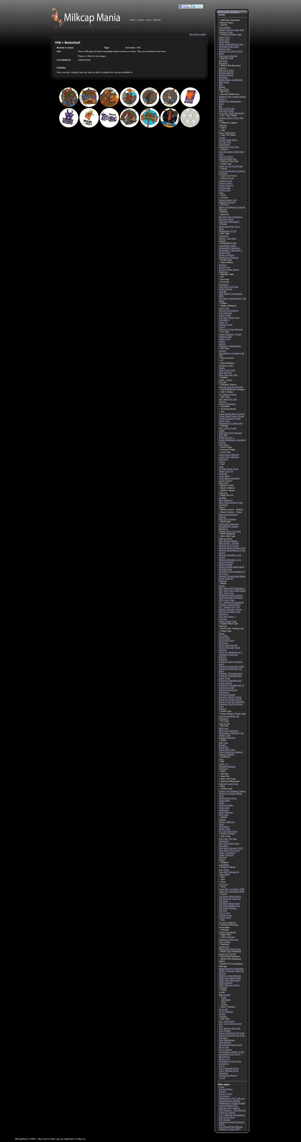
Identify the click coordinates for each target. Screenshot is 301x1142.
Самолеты (224, 1064)
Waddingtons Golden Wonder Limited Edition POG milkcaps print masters (232, 1105)
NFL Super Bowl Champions (232, 588)
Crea (221, 192)
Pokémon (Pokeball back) (230, 673)
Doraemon (223, 236)
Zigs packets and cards (229, 1028)
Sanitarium (225, 757)
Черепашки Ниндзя (228, 1075)
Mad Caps (223, 483)
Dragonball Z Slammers (229, 248)
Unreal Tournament (227, 932)
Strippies (225, 862)
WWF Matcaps (225, 983)
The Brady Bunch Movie (230, 896)
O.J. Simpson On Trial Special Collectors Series (230, 608)
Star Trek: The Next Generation (228, 840)
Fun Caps (225, 332)
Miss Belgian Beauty (228, 541)
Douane (222, 241)
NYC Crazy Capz (227, 600)
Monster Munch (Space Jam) (232, 548)
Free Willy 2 (224, 320)
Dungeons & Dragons (228, 257)
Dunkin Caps (226, 260)
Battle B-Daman (226, 75)
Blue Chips (224, 89)
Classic (224, 168)
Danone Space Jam (228, 200)
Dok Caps (225, 233)
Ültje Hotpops (225, 1042)
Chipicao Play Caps (229, 161)
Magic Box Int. (227, 495)
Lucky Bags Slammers (229, 478)
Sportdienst (224, 827)
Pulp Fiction (224, 723)
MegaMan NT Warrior (228, 526)
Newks (222, 586)
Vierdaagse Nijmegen (228, 939)
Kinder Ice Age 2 (226, 437)
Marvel (222, 507)
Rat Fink (224, 726)
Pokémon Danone (227, 695)
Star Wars (223, 846)
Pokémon (223, 659)
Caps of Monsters (227, 132)
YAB (223, 992)
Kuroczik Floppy (228, 449)
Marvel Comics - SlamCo (232, 509)
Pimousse (223, 643)
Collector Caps (225, 181)
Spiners (224, 817)
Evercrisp (225, 282)
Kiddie (222, 430)
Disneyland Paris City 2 (229, 226)
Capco (223, 127)
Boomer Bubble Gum (230, 94)
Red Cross (224, 728)
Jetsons (222, 402)
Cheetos (224, 149)
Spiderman (224, 810)
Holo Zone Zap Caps (228, 375)
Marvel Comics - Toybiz (231, 512)
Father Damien (225, 289)
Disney (224, 224)
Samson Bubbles (227, 754)
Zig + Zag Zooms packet (230, 1023)
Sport (221, 824)
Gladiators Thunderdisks (230, 346)
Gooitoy (222, 351)
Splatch (222, 819)
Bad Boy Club (227, 58)
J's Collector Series (228, 394)
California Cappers (229, 123)
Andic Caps (224, 39)
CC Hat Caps (225, 142)
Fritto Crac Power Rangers (231, 329)
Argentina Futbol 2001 (229, 46)
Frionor (222, 327)
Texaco (224, 894)
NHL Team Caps (226, 593)
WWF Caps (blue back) (229, 980)
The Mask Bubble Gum (229, 906)
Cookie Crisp (225, 190)
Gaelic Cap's (224, 339)
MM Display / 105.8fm (229, 543)
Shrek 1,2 (223, 764)
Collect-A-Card (227, 178)
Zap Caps (225, 1019)
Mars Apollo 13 (225, 500)
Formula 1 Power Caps (229, 317)
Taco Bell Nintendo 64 (229, 872)
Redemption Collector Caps (231, 733)
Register (157, 20)
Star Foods (226, 836)
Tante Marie (224, 874)
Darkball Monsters (227, 202)
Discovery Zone (226, 219)
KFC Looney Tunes (228, 428)
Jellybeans (226, 1000)
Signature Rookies (227, 766)
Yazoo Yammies (228, 1007)
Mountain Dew (225, 569)
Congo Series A (226, 185)
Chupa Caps (226, 164)
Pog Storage (224, 1120)
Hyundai (222, 382)
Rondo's (222, 745)
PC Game (223, 636)
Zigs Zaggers (225, 1031)
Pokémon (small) (226, 688)
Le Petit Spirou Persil (228, 469)
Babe (221, 53)
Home (132, 20)
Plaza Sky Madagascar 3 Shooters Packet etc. (230, 653)
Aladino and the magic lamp (231, 30)
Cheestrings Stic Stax (229, 147)
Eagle (223, 997)
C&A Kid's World (226, 111)
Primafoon (223, 718)
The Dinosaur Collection (230, 899)
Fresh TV (223, 322)
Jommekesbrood (228, 409)
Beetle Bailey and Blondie (230, 80)
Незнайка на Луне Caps (230, 1061)
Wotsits (222, 973)
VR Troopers (224, 942)
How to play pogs (227, 1117)
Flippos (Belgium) (228, 306)
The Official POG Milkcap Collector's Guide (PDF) (230, 1128)
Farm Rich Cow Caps (228, 287)
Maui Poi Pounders (227, 519)
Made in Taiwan (228, 490)
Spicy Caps (224, 808)
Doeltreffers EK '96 (227, 231)
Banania (222, 68)
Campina (223, 125)
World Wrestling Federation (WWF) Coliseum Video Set (231, 970)
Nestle (223, 583)
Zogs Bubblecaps (227, 1040)
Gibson (222, 344)
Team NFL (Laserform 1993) (231, 889)
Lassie (222, 462)
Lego (221, 466)
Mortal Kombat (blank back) (231, 567)
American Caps (226, 32)
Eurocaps (225, 279)
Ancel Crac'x (224, 37)
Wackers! (225, 944)
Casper (222, 137)
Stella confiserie (226, 855)
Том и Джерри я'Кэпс (229, 1068)
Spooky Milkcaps (227, 822)
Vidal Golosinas (228, 937)
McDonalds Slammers (229, 524)
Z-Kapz (222, 1014)
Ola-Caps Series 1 (227, 616)
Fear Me (223, 291)
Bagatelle (223, 63)
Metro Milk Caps (228, 536)
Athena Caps (225, 49)
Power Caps (226, 711)
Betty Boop (224, 82)
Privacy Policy (225, 1094)
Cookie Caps (225, 188)
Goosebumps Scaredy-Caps (232, 353)
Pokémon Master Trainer (230, 697)
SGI (222, 761)
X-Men (224, 990)
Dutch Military (227, 262)
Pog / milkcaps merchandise (232, 1115)
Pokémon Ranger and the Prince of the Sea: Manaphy (231, 700)
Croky (223, 195)
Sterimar (223, 857)
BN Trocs (225, 91)
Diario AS (225, 214)
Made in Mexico (228, 488)
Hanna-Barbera (227, 363)
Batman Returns (226, 73)
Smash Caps (226, 789)
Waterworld (224, 947)
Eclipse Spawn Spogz (229, 269)
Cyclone (224, 197)
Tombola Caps (225, 915)
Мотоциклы (224, 1056)
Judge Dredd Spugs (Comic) (232, 414)
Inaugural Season (228, 384)
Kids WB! (223, 435)
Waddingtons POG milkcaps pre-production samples (232, 1099)
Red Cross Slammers (228, 731)
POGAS (222, 657)
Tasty (223, 882)
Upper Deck (226, 934)
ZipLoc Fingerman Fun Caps (232, 1033)
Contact (140, 20)
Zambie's (223, 1016)
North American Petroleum (231, 598)
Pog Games (224, 1096)
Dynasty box (224, 267)
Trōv (223, 920)
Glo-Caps (225, 348)
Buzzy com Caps (227, 108)
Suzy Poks (224, 870)
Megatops (223, 529)
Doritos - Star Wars (227, 238)
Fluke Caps (224, 308)
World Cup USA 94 (227, 954)
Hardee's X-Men (226, 365)
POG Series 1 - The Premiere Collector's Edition (232, 1111)
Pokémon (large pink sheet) (231, 666)
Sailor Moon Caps (227, 750)
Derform (224, 212)
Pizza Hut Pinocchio (228, 645)
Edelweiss (223, 272)
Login (148, 20)
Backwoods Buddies (228, 56)
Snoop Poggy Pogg (228, 798)
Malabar (222, 498)
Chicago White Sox (227, 159)
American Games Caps (231, 34)
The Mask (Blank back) (229, 903)
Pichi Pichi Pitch (226, 640)
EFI (222, 277)
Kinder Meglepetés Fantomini (232, 440)
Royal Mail (224, 747)
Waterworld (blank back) (230, 949)
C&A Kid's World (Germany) (231, 113)
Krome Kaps (226, 447)
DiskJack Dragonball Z (229, 222)
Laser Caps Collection (229, 454)
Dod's (221, 229)
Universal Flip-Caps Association (228, 926)
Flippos (224, 303)
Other (223, 1002)
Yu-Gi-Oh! (223, 1009)
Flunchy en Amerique (228, 310)
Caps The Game (228, 135)
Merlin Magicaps (228, 533)
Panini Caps (226, 631)
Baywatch (223, 77)
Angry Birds (224, 42)
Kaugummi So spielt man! (231, 423)
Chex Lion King (226, 156)
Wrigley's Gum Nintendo (230, 976)
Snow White (224, 800)
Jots (222, 411)
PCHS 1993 (224, 638)
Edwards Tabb (227, 274)
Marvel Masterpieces (228, 514)
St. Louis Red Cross (228, 831)
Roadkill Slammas (227, 738)
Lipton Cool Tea (226, 471)
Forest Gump (225, 315)
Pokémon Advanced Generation (228, 691)
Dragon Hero (224, 253)
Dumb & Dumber (226, 255)
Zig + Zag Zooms (227, 1021)
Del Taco (225, 205)
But (220, 106)
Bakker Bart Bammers (231, 65)
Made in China (227, 485)
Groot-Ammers (227, 358)
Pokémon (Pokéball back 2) (231, 685)
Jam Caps (225, 397)
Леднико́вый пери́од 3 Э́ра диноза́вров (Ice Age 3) (231, 1053)
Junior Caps (224, 421)
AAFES (224, 25)
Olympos (223, 619)
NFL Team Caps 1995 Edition (232, 590)
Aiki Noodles (224, 27)
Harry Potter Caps (227, 370)
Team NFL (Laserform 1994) (231, 891)
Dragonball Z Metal (227, 246)
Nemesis (223, 581)
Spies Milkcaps (226, 812)
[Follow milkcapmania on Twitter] (197, 8)
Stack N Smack (228, 834)
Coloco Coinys (225, 183)
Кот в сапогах (225, 1049)
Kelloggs (224, 426)
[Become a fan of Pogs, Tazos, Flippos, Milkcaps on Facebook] (185, 8)
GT (222, 360)
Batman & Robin (226, 70)
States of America (227, 853)
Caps (223, 130)
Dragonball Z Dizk (229, 243)
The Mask (223, 901)
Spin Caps (223, 815)
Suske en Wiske (228, 867)
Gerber (222, 341)
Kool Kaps (223, 445)
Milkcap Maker (225, 538)
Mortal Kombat (225, 564)
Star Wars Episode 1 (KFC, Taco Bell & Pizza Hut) (231, 849)
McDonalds (226, 522)
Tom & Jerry (224, 913)
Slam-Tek (225, 776)
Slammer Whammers (230, 781)
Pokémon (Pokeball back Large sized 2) (230, 681)
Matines (222, 517)
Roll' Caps (223, 742)
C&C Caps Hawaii (229, 115)
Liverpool (223, 473)
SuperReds (224, 865)
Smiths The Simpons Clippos (232, 791)
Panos (222, 633)
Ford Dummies (225, 313)
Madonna (223, 493)
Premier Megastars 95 (229, 716)
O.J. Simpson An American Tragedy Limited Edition (231, 603)
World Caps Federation (231, 951)
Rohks (223, 740)
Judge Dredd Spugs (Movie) (231, 416)
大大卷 (222, 1078)
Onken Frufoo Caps (228, 621)
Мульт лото (224, 1059)
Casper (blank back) (228, 140)
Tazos (223, 887)
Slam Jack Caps (228, 779)
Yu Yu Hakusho (226, 1012)
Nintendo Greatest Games (231, 595)
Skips (223, 771)
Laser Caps (226, 452)
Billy (221, 84)
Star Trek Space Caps (229, 843)
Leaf (222, 464)
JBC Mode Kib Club (228, 399)
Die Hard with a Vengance (230, 217)
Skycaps (225, 774)
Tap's (223, 877)
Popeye (222, 709)
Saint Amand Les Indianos (231, 752)
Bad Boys (223, 61)
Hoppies (224, 377)
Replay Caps (225, 735)
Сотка (221, 1066)
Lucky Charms (225, 481)
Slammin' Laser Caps (228, 784)
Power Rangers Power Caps (233, 714)
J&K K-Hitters (227, 392)
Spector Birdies (226, 805)
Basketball (225, 995)
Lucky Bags (224, 476)
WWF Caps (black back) (230, 978)
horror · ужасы (225, 380)
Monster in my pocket (229, 546)
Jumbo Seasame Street (229, 418)
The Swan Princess (228, 908)
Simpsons (223, 769)
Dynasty (223, 265)
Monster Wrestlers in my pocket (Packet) (230, 561)
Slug (223, 786)
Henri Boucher (225, 372)
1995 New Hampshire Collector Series (229, 21)
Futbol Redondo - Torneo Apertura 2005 (230, 335)
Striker (222, 860)
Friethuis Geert (225, 325)
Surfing (224, 1004)
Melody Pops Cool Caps (230, 531)
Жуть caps (224, 1047)
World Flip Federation (230, 956)
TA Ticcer (223, 884)
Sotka (221, 803)
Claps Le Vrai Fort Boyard (231, 166)
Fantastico (224, 284)
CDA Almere (224, 144)
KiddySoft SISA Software (230, 433)
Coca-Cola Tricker (229, 176)
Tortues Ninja (225, 917)
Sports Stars (224, 829)
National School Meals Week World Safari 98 (232, 577)
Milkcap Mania (86, 20)
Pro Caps (225, 721)
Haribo (222, 368)
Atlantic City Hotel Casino (230, 51)
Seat (221, 759)
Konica (222, 442)
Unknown (225, 930)
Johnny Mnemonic (227, 404)
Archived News (226, 1089)
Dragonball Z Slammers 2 (230, 250)
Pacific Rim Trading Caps (232, 628)
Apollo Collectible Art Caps (231, 44)
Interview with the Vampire (231, 387)
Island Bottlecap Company (233, 389)
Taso (223, 879)
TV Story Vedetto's (227, 922)
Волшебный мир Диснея (230, 1045)
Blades (222, 87)
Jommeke (225, 406)
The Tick (223, 910)
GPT (221, 355)
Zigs (221, 1026)
